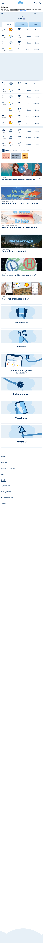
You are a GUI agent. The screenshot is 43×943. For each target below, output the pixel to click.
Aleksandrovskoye (8, 468)
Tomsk (3, 457)
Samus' (3, 503)
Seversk (4, 462)
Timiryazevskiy (6, 492)
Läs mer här (23, 10)
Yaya (2, 474)
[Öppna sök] (35, 3)
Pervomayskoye (7, 497)
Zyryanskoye (5, 486)
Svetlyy (3, 480)
